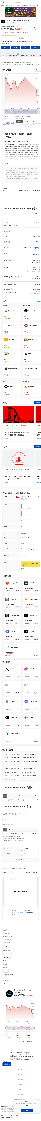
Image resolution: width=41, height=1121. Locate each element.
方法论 (20, 1089)
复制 (37, 248)
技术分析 (26, 126)
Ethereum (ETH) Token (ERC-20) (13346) (30, 564)
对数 (26, 121)
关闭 (27, 1110)
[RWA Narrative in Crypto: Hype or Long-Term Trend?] (18, 458)
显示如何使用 (24, 499)
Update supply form (10, 292)
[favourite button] (33, 21)
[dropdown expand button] (38, 21)
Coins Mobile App (25, 538)
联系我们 (20, 1074)
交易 (35, 47)
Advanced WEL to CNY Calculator (13, 226)
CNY (36, 222)
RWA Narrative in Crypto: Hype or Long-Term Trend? (17, 478)
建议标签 (23, 568)
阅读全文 (7, 438)
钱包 (5, 47)
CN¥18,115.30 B (9, 5)
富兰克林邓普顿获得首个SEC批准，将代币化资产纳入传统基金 (17, 434)
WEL (36, 214)
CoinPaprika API (7, 124)
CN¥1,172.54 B (34, 5)
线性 (19, 121)
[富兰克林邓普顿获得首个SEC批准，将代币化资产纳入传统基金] (18, 414)
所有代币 (20, 1079)
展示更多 (7, 163)
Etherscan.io (35, 254)
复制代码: (5, 1061)
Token (38, 242)
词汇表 (20, 1084)
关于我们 (20, 1069)
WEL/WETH (33, 833)
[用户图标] (35, 2)
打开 (22, 520)
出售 (25, 47)
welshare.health (35, 236)
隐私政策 (20, 1094)
